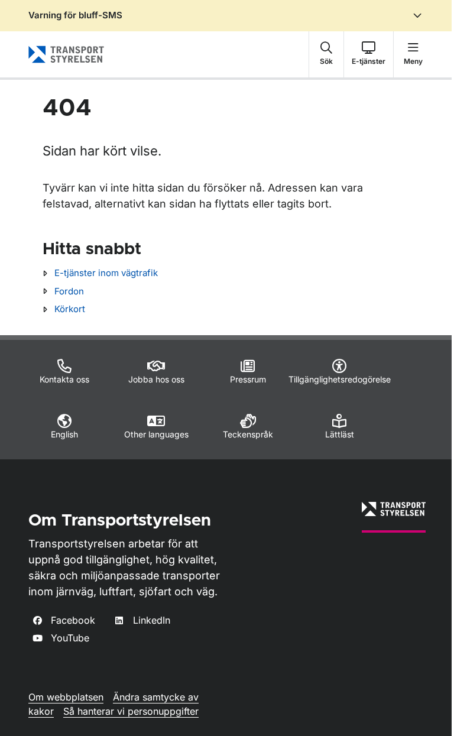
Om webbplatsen (65, 697)
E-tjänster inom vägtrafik (106, 272)
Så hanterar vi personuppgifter (131, 711)
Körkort (69, 308)
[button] (326, 54)
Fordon (69, 291)
